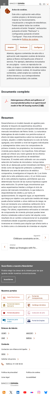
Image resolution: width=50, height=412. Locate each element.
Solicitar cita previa (8, 359)
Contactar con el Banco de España (14, 349)
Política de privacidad (9, 372)
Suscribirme (8, 279)
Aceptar (11, 47)
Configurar (38, 47)
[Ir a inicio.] (17, 4)
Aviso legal (5, 377)
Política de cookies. (30, 39)
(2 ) (28, 103)
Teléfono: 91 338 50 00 (14, 364)
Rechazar (23, 47)
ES (44, 4)
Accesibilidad (31, 377)
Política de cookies (33, 372)
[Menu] (4, 4)
